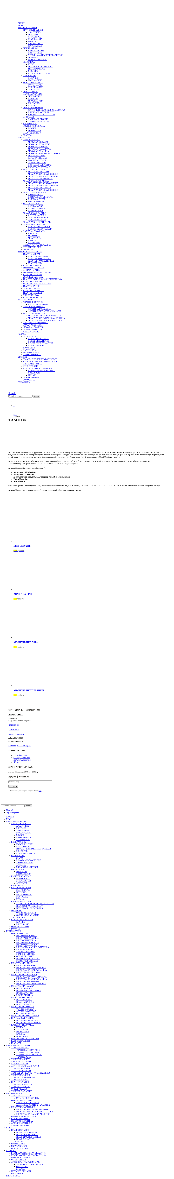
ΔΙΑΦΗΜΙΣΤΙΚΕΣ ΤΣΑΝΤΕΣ (30, 252)
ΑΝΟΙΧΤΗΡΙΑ (34, 37)
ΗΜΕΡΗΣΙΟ (33, 78)
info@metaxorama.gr (16, 734)
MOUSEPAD (33, 57)
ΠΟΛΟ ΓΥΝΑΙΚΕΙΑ (37, 208)
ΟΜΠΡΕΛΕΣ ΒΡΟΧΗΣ (38, 119)
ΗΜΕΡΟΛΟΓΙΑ (29, 76)
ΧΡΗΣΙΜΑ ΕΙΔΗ (30, 124)
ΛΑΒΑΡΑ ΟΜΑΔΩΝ (32, 332)
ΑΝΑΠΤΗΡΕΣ (34, 32)
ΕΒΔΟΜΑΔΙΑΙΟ (35, 80)
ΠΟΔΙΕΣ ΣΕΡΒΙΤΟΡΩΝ (38, 339)
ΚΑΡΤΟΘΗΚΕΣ (35, 53)
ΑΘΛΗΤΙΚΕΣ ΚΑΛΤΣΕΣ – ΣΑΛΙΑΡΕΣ (44, 311)
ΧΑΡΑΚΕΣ (33, 71)
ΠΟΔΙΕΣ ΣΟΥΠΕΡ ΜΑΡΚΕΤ (40, 343)
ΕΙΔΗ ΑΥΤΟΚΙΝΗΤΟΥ (33, 108)
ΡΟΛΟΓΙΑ (27, 135)
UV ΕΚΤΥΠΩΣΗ (30, 366)
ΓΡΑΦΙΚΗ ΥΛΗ (29, 62)
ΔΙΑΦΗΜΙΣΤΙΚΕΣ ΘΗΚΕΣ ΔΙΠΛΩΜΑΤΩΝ (47, 110)
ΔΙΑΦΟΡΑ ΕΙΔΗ (35, 46)
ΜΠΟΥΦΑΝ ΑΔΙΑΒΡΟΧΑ (39, 149)
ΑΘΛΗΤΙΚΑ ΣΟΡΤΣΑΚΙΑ (39, 309)
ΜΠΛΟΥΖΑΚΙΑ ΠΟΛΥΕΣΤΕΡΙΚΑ (43, 174)
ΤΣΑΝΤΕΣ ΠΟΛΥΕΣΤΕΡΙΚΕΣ (41, 261)
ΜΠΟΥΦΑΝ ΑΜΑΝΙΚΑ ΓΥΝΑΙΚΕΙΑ (44, 153)
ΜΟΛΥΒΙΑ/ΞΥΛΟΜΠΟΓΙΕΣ (40, 66)
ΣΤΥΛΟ (31, 64)
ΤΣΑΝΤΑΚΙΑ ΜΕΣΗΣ (32, 281)
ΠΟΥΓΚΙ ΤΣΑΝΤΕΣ (31, 288)
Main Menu (11, 810)
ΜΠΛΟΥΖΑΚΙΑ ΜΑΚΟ (38, 172)
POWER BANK (35, 85)
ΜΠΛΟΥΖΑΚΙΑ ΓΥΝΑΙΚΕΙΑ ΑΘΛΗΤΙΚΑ (46, 318)
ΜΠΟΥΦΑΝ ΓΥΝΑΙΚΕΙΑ (39, 144)
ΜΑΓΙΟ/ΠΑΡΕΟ (35, 96)
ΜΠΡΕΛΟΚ (33, 34)
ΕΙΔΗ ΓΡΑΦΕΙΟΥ (30, 48)
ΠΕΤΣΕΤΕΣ (33, 98)
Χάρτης (17, 762)
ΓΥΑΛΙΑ (32, 105)
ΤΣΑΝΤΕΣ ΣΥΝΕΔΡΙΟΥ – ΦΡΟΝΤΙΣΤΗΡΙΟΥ (42, 279)
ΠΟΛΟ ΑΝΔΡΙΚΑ (35, 206)
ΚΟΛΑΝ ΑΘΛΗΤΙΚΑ (32, 325)
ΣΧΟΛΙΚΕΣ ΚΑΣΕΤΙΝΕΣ (39, 73)
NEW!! (20, 25)
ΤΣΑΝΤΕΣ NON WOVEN (39, 258)
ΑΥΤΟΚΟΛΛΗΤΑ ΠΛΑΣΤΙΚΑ (41, 371)
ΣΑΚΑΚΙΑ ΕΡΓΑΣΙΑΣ (37, 158)
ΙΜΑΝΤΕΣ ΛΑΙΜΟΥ (32, 133)
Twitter (20, 745)
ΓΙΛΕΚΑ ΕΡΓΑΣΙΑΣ (36, 156)
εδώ (40, 791)
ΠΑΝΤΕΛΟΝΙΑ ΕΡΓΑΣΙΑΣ (39, 165)
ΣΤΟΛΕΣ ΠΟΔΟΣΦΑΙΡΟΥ (39, 304)
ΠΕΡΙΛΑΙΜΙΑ (34, 242)
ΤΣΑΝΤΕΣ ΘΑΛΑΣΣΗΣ (33, 297)
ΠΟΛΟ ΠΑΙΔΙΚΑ (35, 210)
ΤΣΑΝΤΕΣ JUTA (35, 263)
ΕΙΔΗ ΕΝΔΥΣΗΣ (25, 137)
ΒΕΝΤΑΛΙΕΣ (33, 103)
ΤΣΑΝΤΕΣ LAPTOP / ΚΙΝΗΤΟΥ (37, 284)
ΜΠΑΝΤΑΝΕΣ (34, 238)
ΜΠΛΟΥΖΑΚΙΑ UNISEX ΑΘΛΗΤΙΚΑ (45, 316)
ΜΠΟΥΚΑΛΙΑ (34, 130)
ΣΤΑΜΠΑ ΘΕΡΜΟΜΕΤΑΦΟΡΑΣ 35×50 (40, 361)
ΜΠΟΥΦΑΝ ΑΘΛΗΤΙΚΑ (34, 327)
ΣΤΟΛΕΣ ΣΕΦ (29, 348)
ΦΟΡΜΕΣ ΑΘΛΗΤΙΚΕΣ (33, 329)
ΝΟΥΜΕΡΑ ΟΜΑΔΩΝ (33, 377)
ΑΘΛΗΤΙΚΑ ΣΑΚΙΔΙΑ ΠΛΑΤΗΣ (37, 272)
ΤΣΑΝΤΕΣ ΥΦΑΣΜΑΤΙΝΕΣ (40, 256)
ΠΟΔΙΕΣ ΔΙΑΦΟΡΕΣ (37, 345)
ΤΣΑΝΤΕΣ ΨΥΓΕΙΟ (31, 286)
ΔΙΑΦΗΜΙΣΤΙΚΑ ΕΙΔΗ (33, 30)
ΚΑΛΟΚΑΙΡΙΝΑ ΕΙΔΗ (33, 94)
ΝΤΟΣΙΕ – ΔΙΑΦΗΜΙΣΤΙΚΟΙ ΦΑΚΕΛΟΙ (45, 55)
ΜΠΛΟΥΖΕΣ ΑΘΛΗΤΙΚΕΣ (34, 313)
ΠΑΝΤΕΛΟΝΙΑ (30, 350)
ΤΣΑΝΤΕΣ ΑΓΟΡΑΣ (31, 254)
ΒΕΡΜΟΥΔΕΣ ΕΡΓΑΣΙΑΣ (39, 167)
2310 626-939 (14, 730)
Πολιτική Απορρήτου (22, 760)
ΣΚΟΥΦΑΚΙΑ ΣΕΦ (31, 352)
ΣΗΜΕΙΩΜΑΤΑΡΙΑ (36, 69)
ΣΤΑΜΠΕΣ (22, 357)
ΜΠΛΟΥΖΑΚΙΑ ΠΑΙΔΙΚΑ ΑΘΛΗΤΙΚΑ (45, 320)
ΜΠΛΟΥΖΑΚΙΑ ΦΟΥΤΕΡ (34, 213)
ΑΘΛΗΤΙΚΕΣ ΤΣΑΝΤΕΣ (33, 268)
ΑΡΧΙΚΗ (21, 23)
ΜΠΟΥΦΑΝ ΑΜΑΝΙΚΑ (38, 151)
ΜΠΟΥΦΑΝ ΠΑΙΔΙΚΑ (38, 146)
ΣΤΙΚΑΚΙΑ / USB (35, 87)
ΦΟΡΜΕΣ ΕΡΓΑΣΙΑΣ (37, 162)
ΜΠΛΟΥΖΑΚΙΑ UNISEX (34, 169)
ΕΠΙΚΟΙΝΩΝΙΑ (24, 382)
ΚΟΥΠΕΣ (32, 128)
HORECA (22, 334)
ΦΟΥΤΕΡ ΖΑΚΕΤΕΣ (37, 220)
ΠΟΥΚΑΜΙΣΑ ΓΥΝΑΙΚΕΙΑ (40, 229)
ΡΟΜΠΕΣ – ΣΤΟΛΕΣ (37, 160)
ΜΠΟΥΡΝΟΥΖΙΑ (35, 101)
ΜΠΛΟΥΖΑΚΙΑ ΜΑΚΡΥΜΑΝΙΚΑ (43, 176)
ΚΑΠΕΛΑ (32, 233)
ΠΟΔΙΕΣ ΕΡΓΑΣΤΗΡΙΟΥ (38, 341)
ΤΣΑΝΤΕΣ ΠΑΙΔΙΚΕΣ (32, 293)
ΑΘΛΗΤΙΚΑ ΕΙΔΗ (25, 300)
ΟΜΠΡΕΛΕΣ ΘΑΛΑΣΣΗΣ (39, 121)
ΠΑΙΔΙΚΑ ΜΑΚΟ (35, 194)
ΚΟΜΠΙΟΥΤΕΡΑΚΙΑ (37, 60)
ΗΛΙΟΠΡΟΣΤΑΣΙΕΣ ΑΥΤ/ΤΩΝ (41, 114)
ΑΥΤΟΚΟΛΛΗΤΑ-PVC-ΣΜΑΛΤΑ (37, 368)
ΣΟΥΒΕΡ (32, 41)
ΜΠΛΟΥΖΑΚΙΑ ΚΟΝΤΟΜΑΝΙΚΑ (43, 183)
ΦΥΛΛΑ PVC (34, 373)
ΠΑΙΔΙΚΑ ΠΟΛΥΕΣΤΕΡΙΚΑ (40, 197)
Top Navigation (12, 812)
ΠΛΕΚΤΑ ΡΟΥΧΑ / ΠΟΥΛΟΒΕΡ (37, 245)
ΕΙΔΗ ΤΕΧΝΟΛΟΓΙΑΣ (33, 82)
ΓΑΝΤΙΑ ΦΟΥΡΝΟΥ (32, 355)
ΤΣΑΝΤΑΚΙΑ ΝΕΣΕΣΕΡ (33, 291)
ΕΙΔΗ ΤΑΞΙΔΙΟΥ (30, 92)
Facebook (12, 745)
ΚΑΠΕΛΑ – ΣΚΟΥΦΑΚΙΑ (34, 231)
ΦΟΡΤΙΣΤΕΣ (33, 89)
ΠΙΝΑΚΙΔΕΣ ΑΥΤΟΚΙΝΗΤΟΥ (41, 112)
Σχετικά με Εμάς (20, 755)
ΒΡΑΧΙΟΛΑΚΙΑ (35, 39)
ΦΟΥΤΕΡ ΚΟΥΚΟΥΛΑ (38, 217)
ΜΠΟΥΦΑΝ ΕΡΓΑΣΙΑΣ (38, 142)
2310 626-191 (14, 725)
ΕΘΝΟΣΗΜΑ (29, 380)
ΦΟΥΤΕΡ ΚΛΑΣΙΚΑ (37, 215)
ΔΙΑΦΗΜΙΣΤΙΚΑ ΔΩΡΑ (27, 28)
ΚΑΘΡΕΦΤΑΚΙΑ (35, 44)
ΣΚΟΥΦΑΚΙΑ (34, 236)
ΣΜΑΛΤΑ (32, 375)
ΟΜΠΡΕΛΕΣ (28, 117)
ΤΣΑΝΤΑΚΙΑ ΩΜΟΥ (32, 265)
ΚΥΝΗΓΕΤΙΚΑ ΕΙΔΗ (32, 247)
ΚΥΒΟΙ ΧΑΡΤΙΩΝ (36, 50)
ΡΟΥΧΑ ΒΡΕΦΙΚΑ (36, 201)
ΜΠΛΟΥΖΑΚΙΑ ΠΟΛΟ (33, 204)
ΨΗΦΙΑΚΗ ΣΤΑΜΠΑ (32, 364)
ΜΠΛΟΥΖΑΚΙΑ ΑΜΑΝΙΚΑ (40, 178)
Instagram (27, 745)
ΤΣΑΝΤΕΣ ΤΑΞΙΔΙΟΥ (32, 275)
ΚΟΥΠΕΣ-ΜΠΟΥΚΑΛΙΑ (34, 126)
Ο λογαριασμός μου (22, 757)
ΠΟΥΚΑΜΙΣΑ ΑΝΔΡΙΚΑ (39, 226)
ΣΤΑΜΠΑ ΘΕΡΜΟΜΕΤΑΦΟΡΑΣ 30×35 (40, 359)
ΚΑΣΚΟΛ (32, 240)
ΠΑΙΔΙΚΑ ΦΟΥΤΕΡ (36, 199)
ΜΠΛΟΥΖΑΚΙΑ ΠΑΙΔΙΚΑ (34, 192)
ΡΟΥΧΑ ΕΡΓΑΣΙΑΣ (31, 140)
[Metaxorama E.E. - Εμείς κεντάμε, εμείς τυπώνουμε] (25, 19)
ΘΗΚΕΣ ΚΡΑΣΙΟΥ (31, 295)
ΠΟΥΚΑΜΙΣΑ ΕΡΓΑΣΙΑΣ (34, 224)
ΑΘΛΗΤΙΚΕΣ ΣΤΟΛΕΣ (33, 302)
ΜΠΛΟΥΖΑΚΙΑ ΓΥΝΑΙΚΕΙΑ (36, 181)
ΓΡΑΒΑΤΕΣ (28, 249)
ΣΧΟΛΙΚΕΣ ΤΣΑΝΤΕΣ (33, 277)
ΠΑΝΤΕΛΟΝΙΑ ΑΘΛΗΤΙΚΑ (35, 323)
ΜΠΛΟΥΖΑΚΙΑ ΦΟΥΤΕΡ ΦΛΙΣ (37, 222)
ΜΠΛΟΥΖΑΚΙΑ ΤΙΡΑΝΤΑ (39, 188)
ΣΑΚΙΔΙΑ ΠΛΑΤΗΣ (31, 270)
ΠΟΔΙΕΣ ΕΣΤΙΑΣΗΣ (32, 336)
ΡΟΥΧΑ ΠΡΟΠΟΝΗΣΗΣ (34, 307)
